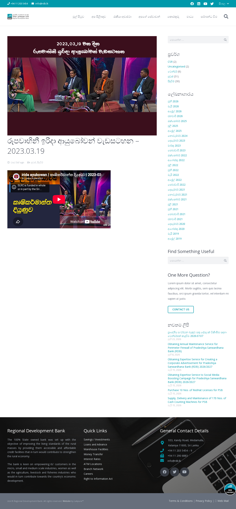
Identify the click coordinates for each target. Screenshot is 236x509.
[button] (223, 3)
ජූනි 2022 (173, 170)
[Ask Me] (230, 489)
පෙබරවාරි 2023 (176, 150)
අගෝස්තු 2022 (176, 160)
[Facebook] (192, 3)
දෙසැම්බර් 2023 (176, 140)
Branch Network (93, 469)
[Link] (18, 16)
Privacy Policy (204, 501)
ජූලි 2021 (173, 204)
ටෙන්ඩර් (172, 71)
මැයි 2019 (173, 233)
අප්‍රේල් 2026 (175, 111)
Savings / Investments (97, 439)
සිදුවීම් (40, 162)
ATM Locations (93, 464)
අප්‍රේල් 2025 (175, 131)
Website (67, 501)
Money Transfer (93, 454)
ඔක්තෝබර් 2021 (177, 199)
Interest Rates (92, 459)
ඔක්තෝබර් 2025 (177, 121)
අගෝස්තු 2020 (176, 229)
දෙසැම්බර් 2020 (176, 224)
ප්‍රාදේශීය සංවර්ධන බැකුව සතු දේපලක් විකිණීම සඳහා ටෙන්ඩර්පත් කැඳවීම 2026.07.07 (197, 334)
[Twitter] (212, 3)
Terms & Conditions (181, 501)
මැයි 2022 (173, 175)
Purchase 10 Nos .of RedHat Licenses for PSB (195, 390)
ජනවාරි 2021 (175, 219)
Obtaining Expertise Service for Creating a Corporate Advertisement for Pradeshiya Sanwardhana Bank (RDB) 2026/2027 (192, 363)
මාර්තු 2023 (174, 145)
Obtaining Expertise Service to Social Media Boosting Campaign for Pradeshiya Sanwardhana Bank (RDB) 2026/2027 (197, 378)
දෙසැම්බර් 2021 (176, 189)
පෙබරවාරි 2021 (176, 214)
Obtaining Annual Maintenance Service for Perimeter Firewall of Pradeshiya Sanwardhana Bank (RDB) (195, 347)
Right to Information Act (98, 478)
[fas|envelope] (164, 460)
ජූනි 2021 (173, 209)
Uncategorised (176, 66)
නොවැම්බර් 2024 (177, 135)
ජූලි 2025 (173, 126)
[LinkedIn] (198, 3)
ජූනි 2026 (173, 101)
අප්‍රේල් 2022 (175, 180)
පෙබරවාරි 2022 (176, 184)
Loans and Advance (95, 444)
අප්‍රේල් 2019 (175, 238)
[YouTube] (205, 3)
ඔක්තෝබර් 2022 (177, 155)
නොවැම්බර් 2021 (177, 194)
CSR (170, 61)
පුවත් (33, 162)
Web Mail (223, 501)
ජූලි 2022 (173, 165)
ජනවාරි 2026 (175, 116)
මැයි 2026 (173, 106)
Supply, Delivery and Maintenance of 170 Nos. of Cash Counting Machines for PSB (197, 400)
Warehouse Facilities (96, 449)
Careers (88, 473)
